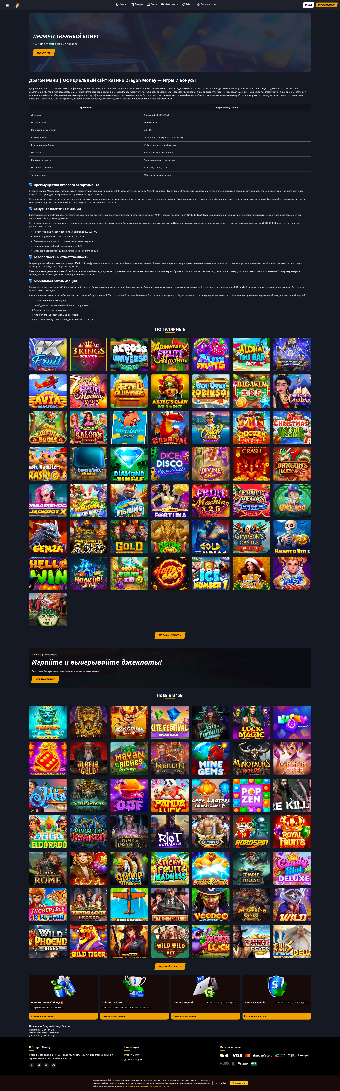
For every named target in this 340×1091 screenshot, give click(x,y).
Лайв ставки (171, 4)
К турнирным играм (42, 1016)
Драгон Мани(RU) (133, 1059)
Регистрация (327, 4)
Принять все (238, 1083)
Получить (44, 52)
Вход (308, 4)
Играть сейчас (45, 679)
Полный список (170, 635)
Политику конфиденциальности (154, 1086)
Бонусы (139, 4)
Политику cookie (129, 1086)
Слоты (154, 4)
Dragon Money (131, 1054)
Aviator (189, 4)
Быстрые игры (208, 4)
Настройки (220, 1083)
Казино (123, 4)
